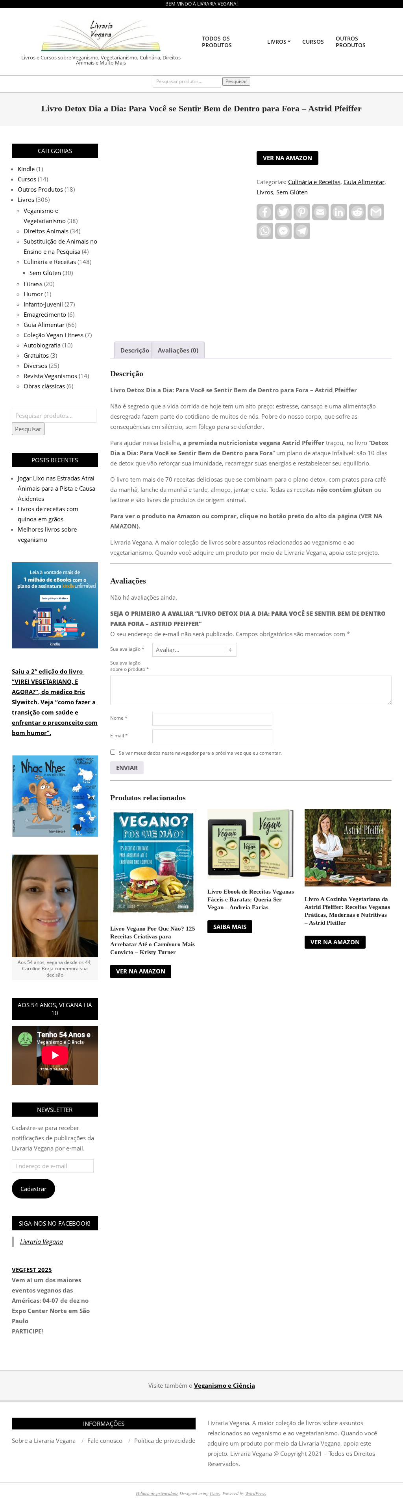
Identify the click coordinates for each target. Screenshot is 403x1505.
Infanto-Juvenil (43, 304)
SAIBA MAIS (229, 927)
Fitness (33, 284)
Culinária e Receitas (314, 182)
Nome (119, 718)
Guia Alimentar (364, 182)
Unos (215, 1493)
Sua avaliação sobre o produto (129, 665)
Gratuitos (36, 355)
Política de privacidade (157, 1493)
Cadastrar (33, 1189)
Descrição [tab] (134, 350)
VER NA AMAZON (287, 158)
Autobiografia (42, 345)
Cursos (27, 179)
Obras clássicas (44, 386)
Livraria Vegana (41, 1241)
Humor (33, 294)
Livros (265, 192)
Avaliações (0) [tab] (178, 350)
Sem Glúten (292, 192)
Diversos (35, 365)
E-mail (119, 735)
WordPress (255, 1493)
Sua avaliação (127, 649)
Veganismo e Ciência (224, 1385)
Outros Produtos (40, 189)
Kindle (26, 169)
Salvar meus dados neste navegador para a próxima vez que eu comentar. (200, 753)
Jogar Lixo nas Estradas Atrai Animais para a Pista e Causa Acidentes (56, 488)
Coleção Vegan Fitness (53, 335)
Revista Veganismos (50, 376)
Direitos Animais (46, 231)
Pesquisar (236, 81)
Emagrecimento (45, 314)
